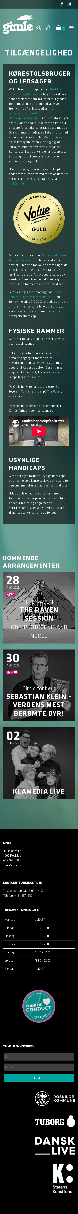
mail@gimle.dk (18, 183)
